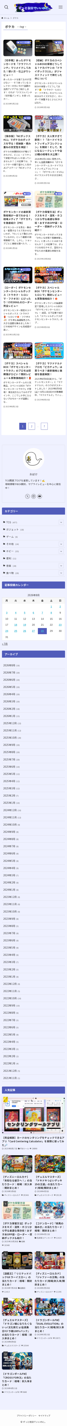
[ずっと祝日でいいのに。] (33, 7)
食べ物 (12, 573)
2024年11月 (12, 817)
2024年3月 (11, 875)
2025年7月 (11, 759)
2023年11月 (11, 904)
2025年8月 (11, 752)
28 (42, 631)
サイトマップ (44, 1415)
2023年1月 (11, 976)
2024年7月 (11, 846)
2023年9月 (11, 918)
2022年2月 (11, 1056)
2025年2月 (11, 795)
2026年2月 (11, 708)
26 (24, 631)
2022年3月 (11, 1049)
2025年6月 (11, 766)
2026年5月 (11, 687)
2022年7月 (11, 1020)
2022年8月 (11, 1012)
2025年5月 (11, 774)
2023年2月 (11, 969)
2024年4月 (11, 868)
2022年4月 (11, 1041)
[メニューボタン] (60, 7)
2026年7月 (11, 672)
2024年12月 (12, 810)
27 (33, 631)
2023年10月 (11, 911)
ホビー (12, 551)
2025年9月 (11, 745)
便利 (11, 558)
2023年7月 (11, 933)
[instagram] (33, 496)
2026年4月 (11, 694)
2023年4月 (11, 954)
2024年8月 (11, 839)
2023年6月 (11, 940)
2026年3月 (11, 701)
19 (24, 625)
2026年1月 (11, 716)
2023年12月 (11, 897)
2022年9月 (11, 1005)
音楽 (11, 565)
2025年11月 (12, 730)
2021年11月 (11, 1078)
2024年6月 (11, 853)
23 (60, 625)
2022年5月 (11, 1034)
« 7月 (5, 644)
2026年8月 (11, 665)
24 (6, 631)
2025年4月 (11, 781)
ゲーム (12, 536)
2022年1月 (11, 1063)
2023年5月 (11, 947)
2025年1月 (11, 802)
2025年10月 (12, 737)
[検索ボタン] (6, 7)
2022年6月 (11, 1027)
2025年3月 (11, 788)
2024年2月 (11, 882)
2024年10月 (11, 824)
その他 (12, 544)
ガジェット (15, 529)
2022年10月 (12, 998)
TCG (11, 522)
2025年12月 (12, 723)
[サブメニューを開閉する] (61, 522)
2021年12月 (11, 1070)
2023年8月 (11, 926)
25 (15, 631)
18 (15, 625)
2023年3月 (11, 962)
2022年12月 (11, 984)
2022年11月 (11, 991)
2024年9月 (11, 831)
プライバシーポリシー (26, 1415)
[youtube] (39, 496)
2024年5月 (11, 861)
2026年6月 (11, 679)
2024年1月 (11, 889)
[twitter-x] (27, 496)
